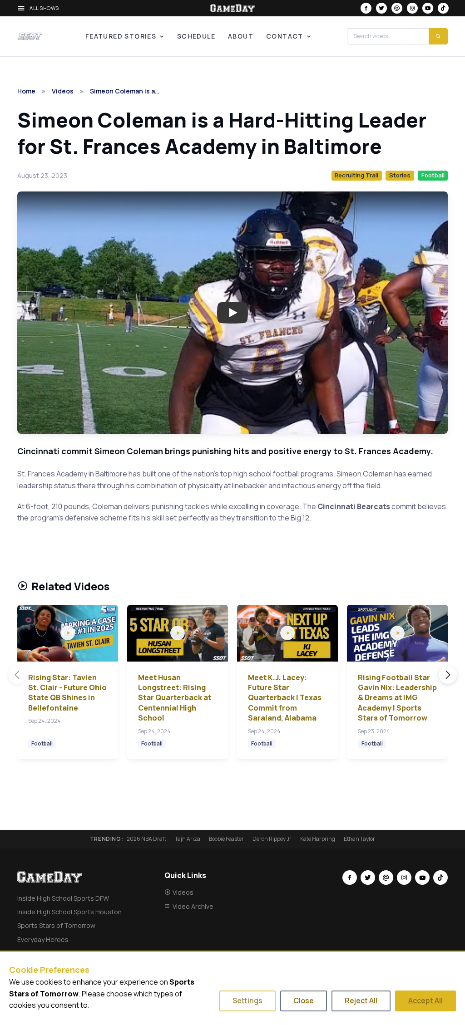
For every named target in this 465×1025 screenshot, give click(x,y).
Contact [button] (284, 36)
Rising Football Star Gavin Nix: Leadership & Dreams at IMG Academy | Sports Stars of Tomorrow (397, 697)
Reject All (361, 1000)
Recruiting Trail (356, 175)
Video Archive (193, 906)
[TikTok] (443, 8)
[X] (381, 8)
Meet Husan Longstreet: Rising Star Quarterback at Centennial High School (174, 697)
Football (433, 175)
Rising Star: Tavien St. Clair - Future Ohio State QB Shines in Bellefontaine (67, 692)
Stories (400, 175)
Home (26, 91)
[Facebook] (366, 8)
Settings (247, 1000)
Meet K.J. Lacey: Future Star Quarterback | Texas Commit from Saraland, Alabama (285, 697)
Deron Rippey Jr (272, 839)
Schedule (196, 36)
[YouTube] (427, 8)
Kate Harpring (317, 839)
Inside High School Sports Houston (69, 911)
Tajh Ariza (187, 839)
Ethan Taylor (359, 839)
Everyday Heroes (43, 939)
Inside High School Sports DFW (63, 898)
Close (303, 1000)
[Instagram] (412, 8)
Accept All (425, 1000)
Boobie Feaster (226, 839)
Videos (63, 91)
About (240, 36)
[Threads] (396, 8)
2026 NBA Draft (146, 839)
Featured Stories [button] (120, 36)
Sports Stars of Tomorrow (56, 925)
